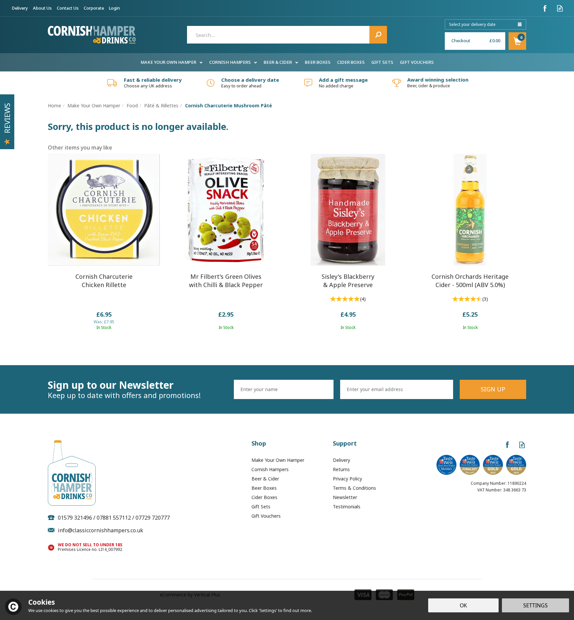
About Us (42, 8)
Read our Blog (560, 8)
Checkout (460, 41)
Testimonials (346, 506)
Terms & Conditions (354, 488)
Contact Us (68, 8)
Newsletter (345, 497)
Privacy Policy (347, 478)
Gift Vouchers (266, 516)
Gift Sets (260, 506)
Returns (341, 469)
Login (114, 8)
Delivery (341, 460)
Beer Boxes (264, 488)
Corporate (94, 8)
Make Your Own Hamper (277, 460)
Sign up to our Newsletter (124, 389)
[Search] (378, 35)
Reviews (7, 118)
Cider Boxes (264, 497)
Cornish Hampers (270, 469)
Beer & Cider (265, 478)
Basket (517, 41)
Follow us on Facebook (545, 8)
